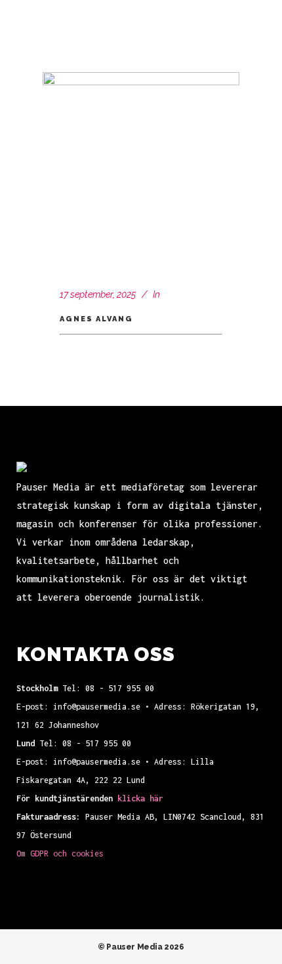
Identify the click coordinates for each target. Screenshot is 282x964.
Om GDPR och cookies (60, 853)
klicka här (140, 798)
